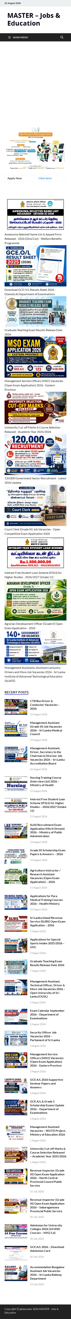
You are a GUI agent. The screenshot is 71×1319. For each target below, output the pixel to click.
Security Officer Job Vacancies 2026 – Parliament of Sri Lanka (45, 1036)
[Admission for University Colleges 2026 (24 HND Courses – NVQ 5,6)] (16, 1225)
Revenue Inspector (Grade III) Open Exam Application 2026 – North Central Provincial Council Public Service (47, 1178)
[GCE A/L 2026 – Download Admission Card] (16, 1247)
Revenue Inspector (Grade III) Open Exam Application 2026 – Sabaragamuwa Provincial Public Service (47, 1205)
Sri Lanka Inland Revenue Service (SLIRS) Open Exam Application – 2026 (47, 921)
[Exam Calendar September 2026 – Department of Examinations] (16, 1011)
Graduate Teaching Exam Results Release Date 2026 (47, 963)
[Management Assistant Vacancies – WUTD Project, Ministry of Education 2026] (16, 1127)
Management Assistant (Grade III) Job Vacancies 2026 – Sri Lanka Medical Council (46, 728)
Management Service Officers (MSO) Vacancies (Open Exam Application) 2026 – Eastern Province (47, 1059)
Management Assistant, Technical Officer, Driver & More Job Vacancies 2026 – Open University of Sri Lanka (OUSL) (47, 989)
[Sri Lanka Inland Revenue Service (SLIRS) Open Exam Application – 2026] (16, 918)
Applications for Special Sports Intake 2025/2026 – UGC (47, 943)
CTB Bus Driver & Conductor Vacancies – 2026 (45, 704)
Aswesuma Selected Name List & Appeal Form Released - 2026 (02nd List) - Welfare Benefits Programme (33, 238)
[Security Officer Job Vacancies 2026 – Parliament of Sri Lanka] (16, 1032)
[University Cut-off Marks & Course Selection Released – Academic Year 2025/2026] (16, 1149)
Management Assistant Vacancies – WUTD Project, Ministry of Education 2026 (48, 1130)
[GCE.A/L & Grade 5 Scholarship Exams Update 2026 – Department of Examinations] (16, 1101)
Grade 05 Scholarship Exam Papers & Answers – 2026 (47, 852)
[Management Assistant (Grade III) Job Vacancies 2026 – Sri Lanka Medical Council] (16, 723)
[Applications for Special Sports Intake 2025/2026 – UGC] (16, 939)
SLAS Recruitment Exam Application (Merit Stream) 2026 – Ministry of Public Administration (47, 830)
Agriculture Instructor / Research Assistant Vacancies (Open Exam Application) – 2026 (45, 876)
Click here (45, 178)
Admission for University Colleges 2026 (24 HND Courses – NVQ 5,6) (46, 1229)
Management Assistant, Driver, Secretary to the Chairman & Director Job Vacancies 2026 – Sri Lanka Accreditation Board (47, 755)
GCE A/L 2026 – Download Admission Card (47, 1248)
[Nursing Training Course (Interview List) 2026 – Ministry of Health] (16, 778)
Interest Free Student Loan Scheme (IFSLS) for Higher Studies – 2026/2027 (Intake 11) (48, 804)
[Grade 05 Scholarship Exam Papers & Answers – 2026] (16, 850)
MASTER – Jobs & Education (33, 19)
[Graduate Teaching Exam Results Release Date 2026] (16, 961)
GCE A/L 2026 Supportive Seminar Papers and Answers (46, 1083)
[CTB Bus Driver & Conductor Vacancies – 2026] (16, 701)
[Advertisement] (35, 89)
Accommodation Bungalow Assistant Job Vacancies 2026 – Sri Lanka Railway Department (47, 1272)
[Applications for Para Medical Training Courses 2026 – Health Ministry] (16, 896)
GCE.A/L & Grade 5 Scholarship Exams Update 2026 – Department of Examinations (47, 1107)
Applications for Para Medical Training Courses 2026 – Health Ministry (46, 899)
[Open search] (62, 37)
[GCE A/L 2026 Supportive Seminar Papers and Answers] (16, 1080)
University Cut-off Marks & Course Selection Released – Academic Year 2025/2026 (48, 1152)
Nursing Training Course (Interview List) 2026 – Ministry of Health (45, 781)
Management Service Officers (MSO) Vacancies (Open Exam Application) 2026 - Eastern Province (34, 385)
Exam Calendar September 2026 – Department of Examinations (47, 1014)
